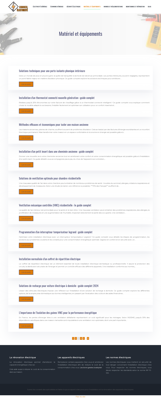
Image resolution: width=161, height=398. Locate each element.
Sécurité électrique (73, 6)
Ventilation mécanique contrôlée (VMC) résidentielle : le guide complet (55, 205)
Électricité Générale (40, 6)
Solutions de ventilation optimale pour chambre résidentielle (50, 178)
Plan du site (80, 397)
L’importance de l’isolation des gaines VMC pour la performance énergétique (58, 313)
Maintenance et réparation (135, 6)
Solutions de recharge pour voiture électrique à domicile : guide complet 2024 (58, 286)
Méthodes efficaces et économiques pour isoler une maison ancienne (53, 124)
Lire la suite (26, 84)
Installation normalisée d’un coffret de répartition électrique (49, 259)
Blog (149, 6)
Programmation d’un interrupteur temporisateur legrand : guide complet (55, 232)
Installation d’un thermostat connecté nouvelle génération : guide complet (57, 98)
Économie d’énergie (56, 6)
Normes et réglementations (113, 6)
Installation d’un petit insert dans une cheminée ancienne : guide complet (56, 151)
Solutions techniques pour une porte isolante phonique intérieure (52, 71)
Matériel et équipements (92, 6)
